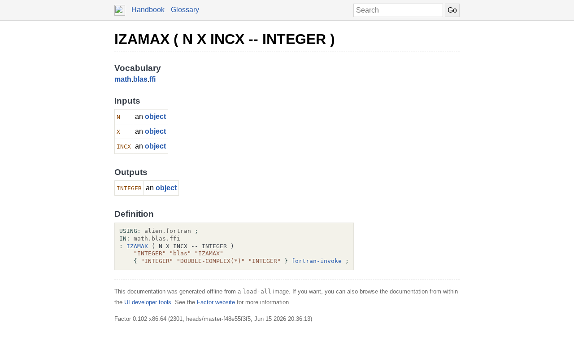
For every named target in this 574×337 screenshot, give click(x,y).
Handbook (148, 9)
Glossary (185, 9)
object (155, 116)
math (122, 79)
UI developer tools (147, 302)
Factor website (216, 302)
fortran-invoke (316, 261)
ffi (152, 79)
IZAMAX (137, 246)
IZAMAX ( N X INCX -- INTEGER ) (224, 39)
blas (140, 79)
